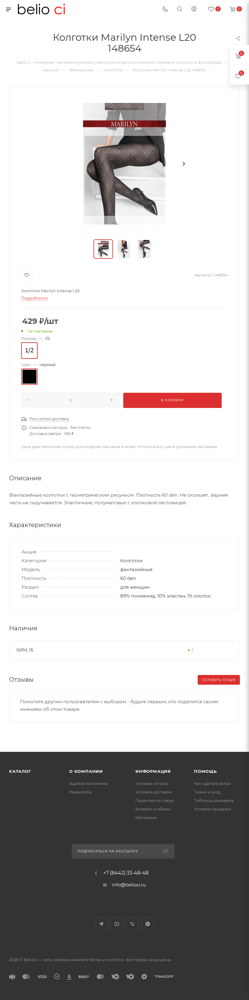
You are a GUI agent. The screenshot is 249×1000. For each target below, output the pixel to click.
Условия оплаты (151, 783)
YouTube (116, 923)
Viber (132, 923)
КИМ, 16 (24, 650)
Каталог (20, 771)
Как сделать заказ (212, 783)
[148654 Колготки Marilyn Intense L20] (124, 163)
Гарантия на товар (154, 800)
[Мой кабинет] (194, 9)
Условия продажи (212, 809)
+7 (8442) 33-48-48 (125, 873)
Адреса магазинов (88, 783)
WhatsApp (147, 923)
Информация (153, 771)
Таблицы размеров (214, 800)
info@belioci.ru (129, 885)
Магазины (146, 817)
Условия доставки (153, 791)
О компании (86, 771)
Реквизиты (80, 791)
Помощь (205, 771)
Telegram (101, 923)
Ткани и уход (207, 791)
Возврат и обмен (152, 809)
